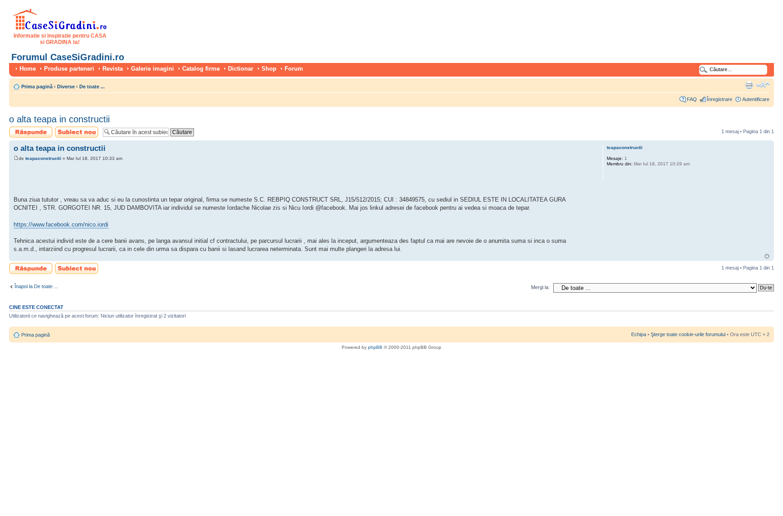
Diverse (66, 86)
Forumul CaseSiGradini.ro (67, 57)
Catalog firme (201, 68)
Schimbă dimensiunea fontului (762, 85)
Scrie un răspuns (28, 129)
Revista (112, 68)
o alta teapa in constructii (59, 119)
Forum (294, 68)
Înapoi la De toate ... (36, 286)
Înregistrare (719, 99)
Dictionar (240, 68)
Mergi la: (540, 287)
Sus (766, 256)
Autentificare (755, 99)
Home (27, 68)
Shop (268, 68)
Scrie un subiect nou (72, 131)
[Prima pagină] (60, 28)
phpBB (375, 347)
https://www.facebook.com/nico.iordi (61, 224)
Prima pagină (37, 86)
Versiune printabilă (749, 85)
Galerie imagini (152, 68)
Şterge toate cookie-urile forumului (688, 334)
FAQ (692, 99)
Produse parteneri (69, 68)
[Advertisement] (120, 179)
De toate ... (92, 86)
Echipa (638, 334)
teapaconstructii (43, 158)
